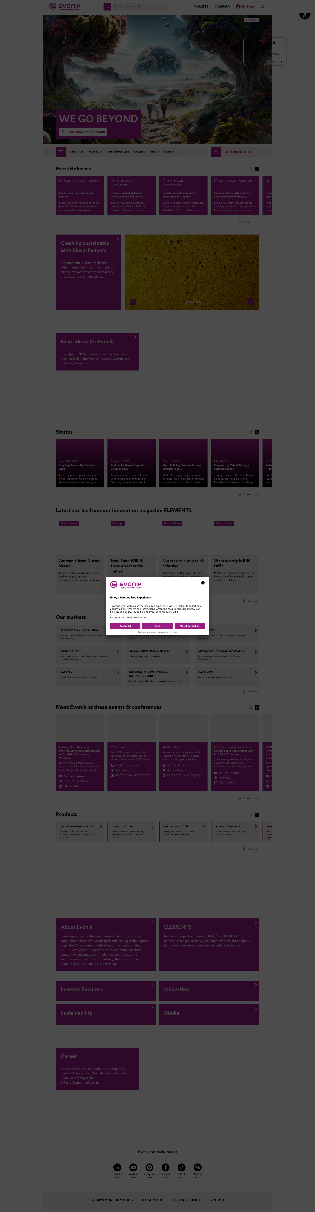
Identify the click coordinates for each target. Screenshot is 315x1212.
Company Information (136, 617)
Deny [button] (157, 626)
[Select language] (203, 583)
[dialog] (157, 606)
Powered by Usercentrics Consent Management (157, 632)
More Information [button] (190, 626)
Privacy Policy (117, 617)
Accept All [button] (125, 626)
